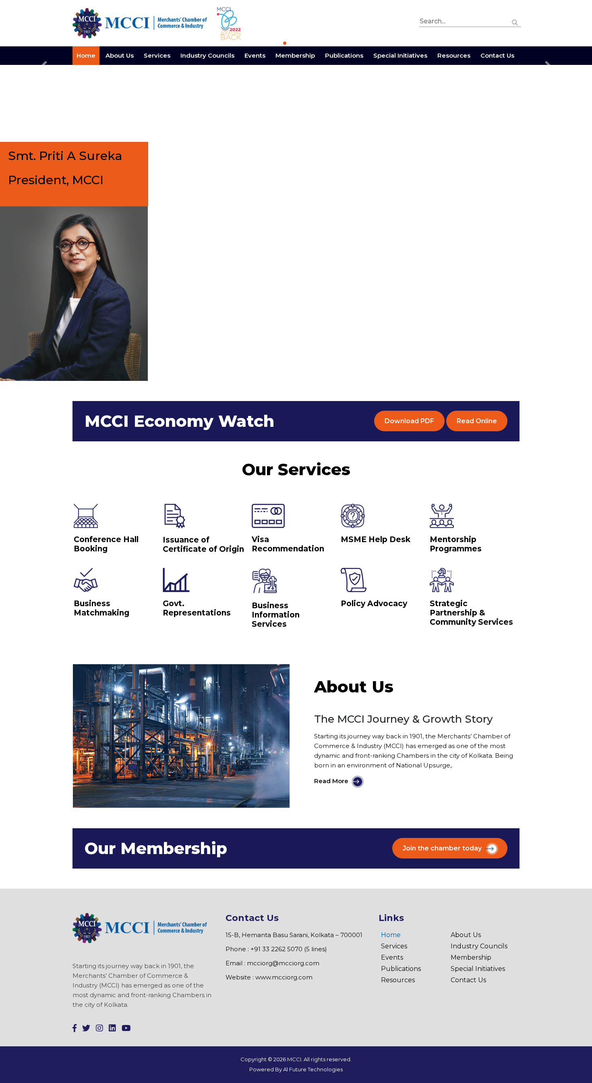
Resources (453, 55)
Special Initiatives (400, 55)
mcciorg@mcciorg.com (283, 963)
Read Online (477, 421)
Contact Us (497, 55)
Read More (331, 781)
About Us (120, 55)
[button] (515, 21)
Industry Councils (207, 55)
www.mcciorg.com (284, 977)
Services (157, 55)
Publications (344, 55)
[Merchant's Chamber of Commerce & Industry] (140, 23)
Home (86, 55)
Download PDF (409, 421)
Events (254, 55)
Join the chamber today (442, 848)
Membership (295, 55)
